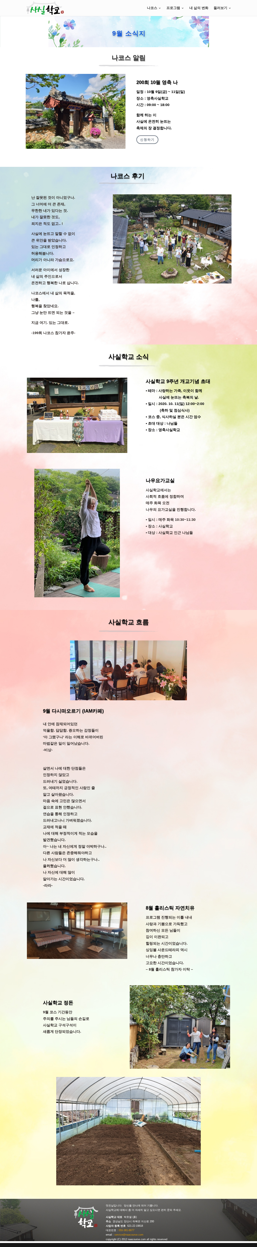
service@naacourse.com (128, 1234)
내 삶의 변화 (198, 8)
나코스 (152, 8)
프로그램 (173, 8)
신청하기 (147, 139)
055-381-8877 (126, 1230)
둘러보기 (220, 8)
